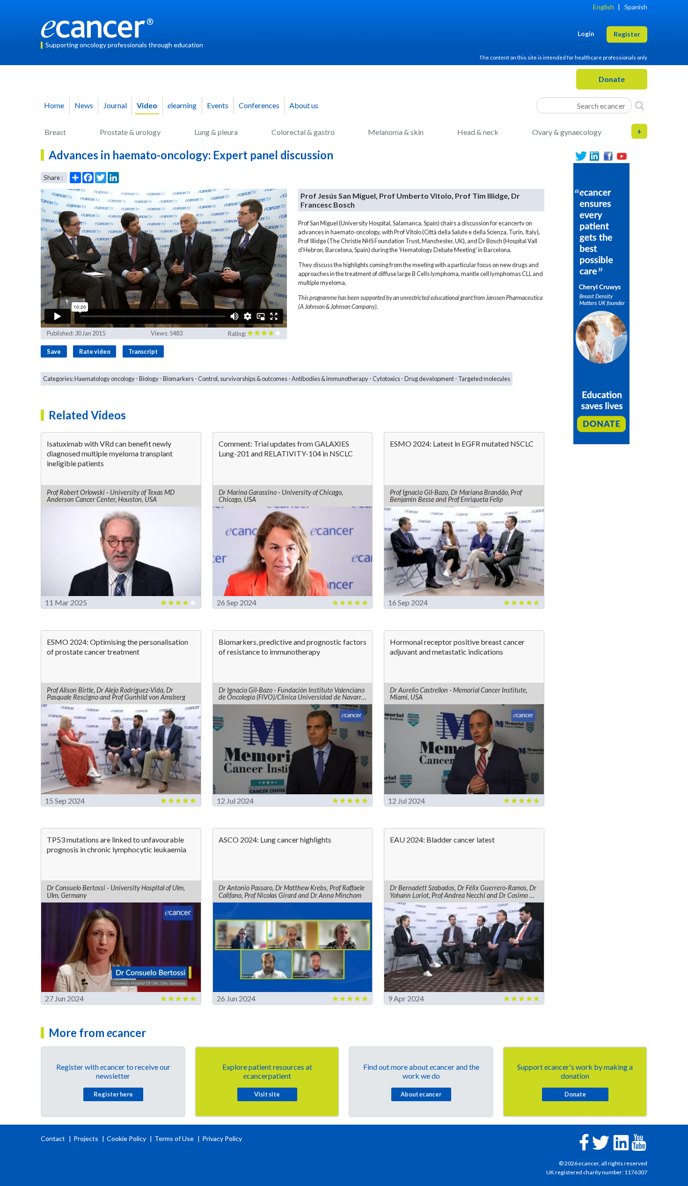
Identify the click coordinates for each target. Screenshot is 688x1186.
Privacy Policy (222, 1138)
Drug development (429, 378)
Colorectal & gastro (303, 131)
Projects (86, 1138)
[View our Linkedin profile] (594, 156)
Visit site (267, 1094)
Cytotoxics (386, 378)
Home (54, 105)
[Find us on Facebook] (608, 156)
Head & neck (477, 131)
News (83, 105)
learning (182, 105)
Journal (115, 105)
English (603, 7)
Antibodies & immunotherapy (330, 378)
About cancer (421, 1094)
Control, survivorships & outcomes (242, 378)
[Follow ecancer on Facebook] (584, 1141)
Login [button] (586, 33)
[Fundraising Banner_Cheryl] (601, 302)
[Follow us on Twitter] (581, 156)
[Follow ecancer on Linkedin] (621, 1142)
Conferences (259, 105)
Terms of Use (174, 1138)
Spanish (635, 7)
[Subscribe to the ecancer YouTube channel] (638, 1142)
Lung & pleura (216, 131)
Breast (55, 131)
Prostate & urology (130, 131)
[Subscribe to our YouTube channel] (622, 156)
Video (147, 105)
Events (217, 105)
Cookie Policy (126, 1138)
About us (303, 105)
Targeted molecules (484, 378)
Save (54, 351)
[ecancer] (100, 27)
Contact (53, 1138)
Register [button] (627, 34)
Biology (149, 378)
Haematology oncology (104, 378)
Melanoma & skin (396, 131)
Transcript (143, 351)
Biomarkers (178, 378)
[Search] (639, 105)
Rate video (94, 351)
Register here (113, 1094)
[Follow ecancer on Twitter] (601, 1142)
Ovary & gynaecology (566, 131)
